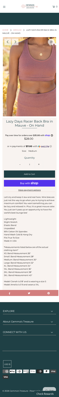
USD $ (7, 364)
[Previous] (7, 42)
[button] (29, 146)
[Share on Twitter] (29, 293)
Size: (24, 151)
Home (5, 30)
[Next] (15, 42)
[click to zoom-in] (51, 42)
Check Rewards (45, 393)
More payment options (29, 190)
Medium (17, 30)
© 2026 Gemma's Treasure (15, 391)
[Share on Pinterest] (48, 293)
